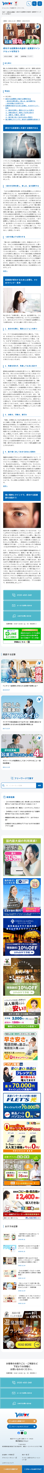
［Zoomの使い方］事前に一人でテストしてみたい (22, 808)
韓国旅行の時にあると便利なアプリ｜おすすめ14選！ (22, 818)
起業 (16, 56)
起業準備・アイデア (26, 56)
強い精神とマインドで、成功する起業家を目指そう (22, 119)
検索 (39, 785)
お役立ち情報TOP (18, 1421)
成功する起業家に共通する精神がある (18, 99)
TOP (3, 12)
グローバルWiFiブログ (20, 1426)
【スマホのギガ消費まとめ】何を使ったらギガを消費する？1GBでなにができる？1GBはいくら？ (22, 803)
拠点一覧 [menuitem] (24, 1454)
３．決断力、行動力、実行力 (15, 115)
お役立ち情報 (11, 12)
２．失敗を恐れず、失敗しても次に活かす (19, 112)
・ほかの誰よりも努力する (14, 103)
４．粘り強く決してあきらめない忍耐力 (19, 117)
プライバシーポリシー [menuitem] (8, 1458)
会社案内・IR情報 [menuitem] (7, 1454)
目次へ (5, 271)
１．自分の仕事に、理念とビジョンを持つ (19, 110)
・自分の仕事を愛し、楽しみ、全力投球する (20, 101)
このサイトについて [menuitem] (8, 1463)
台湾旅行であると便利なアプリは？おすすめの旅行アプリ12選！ (22, 825)
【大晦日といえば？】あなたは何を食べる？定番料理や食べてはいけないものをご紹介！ (22, 812)
